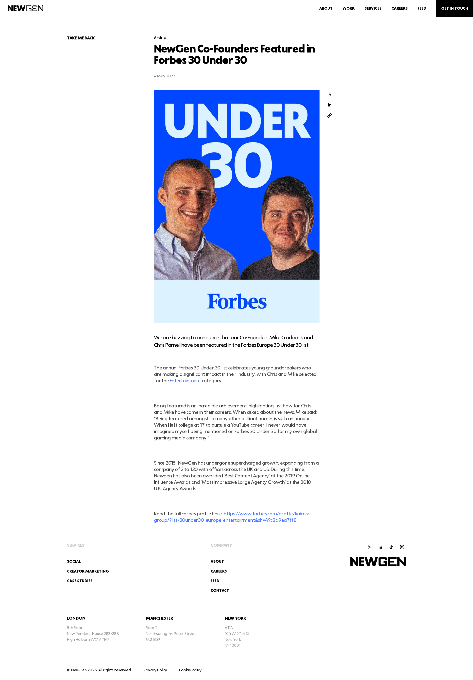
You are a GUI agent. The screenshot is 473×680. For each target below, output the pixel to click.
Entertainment (185, 381)
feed (215, 581)
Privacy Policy (155, 670)
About (326, 8)
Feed (422, 8)
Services (373, 8)
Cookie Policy (190, 670)
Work (348, 8)
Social (74, 561)
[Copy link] (330, 116)
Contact (220, 591)
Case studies (80, 581)
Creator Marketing (88, 571)
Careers (399, 8)
